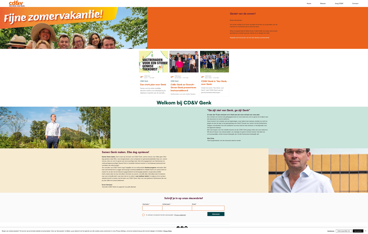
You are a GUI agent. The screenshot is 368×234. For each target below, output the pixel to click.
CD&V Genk (144, 81)
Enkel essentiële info (344, 231)
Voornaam (146, 204)
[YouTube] (185, 227)
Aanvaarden (358, 231)
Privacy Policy (167, 231)
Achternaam (166, 204)
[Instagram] (178, 227)
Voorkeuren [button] (330, 231)
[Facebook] (182, 227)
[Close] (366, 230)
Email (194, 204)
